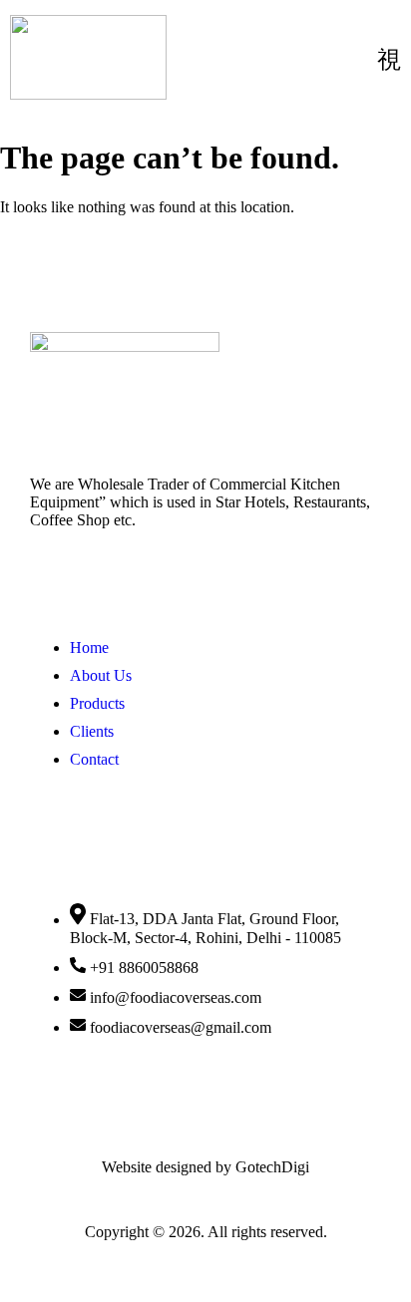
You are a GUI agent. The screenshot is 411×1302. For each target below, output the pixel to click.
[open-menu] (389, 60)
